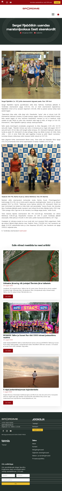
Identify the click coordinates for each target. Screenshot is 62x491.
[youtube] (10, 2)
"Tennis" (4, 445)
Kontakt (34, 447)
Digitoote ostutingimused (40, 453)
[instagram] (7, 2)
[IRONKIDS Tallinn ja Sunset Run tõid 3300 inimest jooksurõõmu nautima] (31, 317)
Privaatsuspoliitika (38, 459)
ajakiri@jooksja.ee (7, 425)
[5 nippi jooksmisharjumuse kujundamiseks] (31, 372)
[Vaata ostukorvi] (58, 14)
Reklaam (35, 427)
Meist (34, 444)
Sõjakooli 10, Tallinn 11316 (11, 427)
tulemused (22, 231)
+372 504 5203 (7, 423)
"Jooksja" (35, 424)
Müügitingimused (38, 450)
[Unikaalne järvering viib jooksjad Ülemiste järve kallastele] (31, 265)
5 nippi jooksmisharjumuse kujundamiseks (20, 390)
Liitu (16, 483)
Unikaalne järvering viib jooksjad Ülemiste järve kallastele (27, 283)
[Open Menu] (53, 14)
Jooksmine (39, 33)
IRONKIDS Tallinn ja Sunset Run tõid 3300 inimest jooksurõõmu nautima (29, 336)
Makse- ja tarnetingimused (41, 456)
